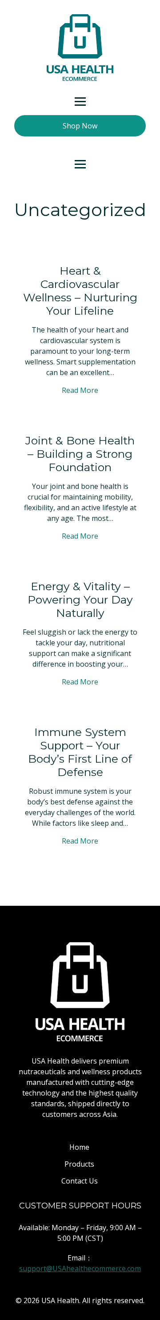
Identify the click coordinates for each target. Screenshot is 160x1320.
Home (79, 1147)
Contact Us (79, 1181)
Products (79, 1164)
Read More (80, 390)
